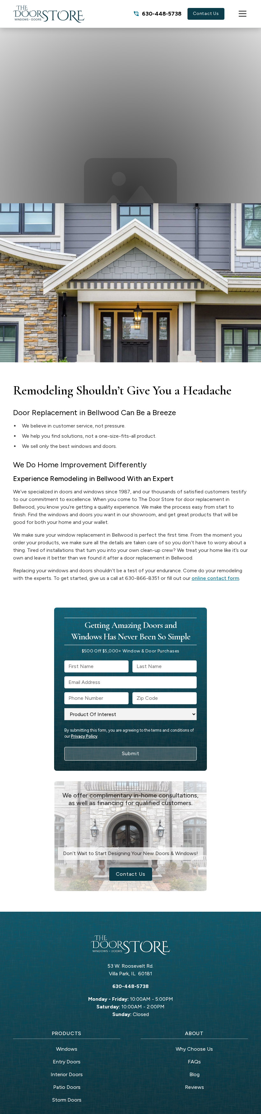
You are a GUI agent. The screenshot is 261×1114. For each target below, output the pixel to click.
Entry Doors (67, 1062)
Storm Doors (66, 1100)
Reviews (194, 1087)
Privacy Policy (84, 736)
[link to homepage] (49, 14)
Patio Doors (67, 1087)
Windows (66, 1049)
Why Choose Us (194, 1049)
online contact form (215, 578)
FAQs (194, 1062)
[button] (236, 14)
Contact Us (206, 13)
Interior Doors (67, 1074)
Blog (194, 1074)
